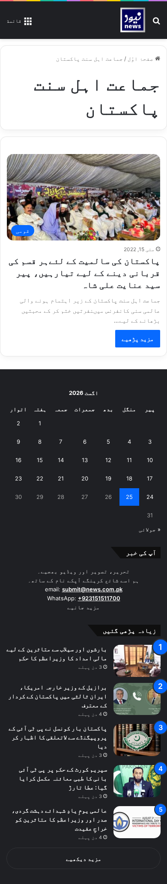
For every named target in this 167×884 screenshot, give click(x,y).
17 (149, 478)
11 (129, 460)
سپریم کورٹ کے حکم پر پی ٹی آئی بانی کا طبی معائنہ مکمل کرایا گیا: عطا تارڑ (62, 778)
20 (84, 478)
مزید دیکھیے (83, 858)
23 (18, 478)
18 (129, 478)
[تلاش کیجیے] (156, 23)
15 (40, 460)
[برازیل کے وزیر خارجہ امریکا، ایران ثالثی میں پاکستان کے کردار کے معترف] (137, 699)
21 (61, 478)
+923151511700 (99, 598)
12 (108, 460)
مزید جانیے (83, 607)
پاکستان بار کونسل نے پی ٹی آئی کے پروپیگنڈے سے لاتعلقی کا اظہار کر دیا (58, 737)
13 (85, 460)
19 (108, 478)
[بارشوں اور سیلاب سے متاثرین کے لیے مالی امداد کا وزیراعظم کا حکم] (137, 661)
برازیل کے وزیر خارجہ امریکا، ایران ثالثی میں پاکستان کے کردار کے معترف (57, 696)
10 (150, 460)
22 (39, 478)
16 (18, 460)
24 (149, 496)
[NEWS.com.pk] (132, 20)
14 (61, 460)
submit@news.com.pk (92, 589)
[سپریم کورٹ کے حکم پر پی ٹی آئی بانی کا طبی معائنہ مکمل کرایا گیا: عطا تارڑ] (137, 781)
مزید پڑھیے (138, 338)
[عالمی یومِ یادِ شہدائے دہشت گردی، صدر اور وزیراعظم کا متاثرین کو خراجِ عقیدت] (137, 822)
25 (129, 496)
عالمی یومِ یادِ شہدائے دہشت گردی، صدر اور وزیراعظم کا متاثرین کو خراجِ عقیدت (59, 819)
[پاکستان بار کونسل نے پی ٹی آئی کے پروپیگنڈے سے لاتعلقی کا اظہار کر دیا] (137, 740)
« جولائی (150, 529)
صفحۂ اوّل (141, 58)
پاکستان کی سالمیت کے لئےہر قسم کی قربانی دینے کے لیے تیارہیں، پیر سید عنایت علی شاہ (84, 273)
